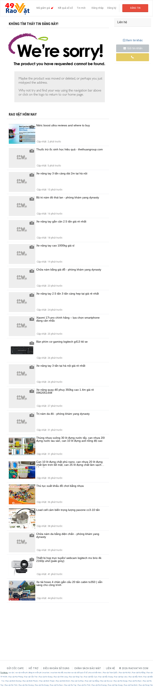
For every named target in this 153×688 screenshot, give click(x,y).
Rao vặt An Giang (45, 677)
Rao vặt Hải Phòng (16, 677)
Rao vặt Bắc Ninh (135, 677)
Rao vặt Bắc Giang (105, 677)
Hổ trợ (33, 668)
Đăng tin (135, 8)
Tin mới (81, 8)
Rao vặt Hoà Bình (131, 685)
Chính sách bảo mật (87, 668)
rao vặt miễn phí (21, 673)
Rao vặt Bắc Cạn (91, 677)
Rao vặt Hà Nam (135, 681)
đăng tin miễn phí (35, 673)
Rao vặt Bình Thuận (47, 681)
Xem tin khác (134, 40)
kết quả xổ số (82, 673)
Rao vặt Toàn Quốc (110, 673)
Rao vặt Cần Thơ (31, 677)
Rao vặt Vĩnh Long (60, 677)
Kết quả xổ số (65, 8)
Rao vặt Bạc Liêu (121, 677)
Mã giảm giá (43, 8)
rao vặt (11, 673)
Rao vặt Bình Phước (30, 681)
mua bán (46, 673)
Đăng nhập (97, 8)
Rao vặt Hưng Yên (145, 685)
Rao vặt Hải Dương (26, 685)
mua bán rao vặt (70, 673)
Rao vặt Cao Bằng (92, 681)
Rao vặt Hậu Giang (115, 685)
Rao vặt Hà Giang (120, 681)
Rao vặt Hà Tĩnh (11, 685)
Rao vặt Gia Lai (106, 681)
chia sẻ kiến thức (95, 673)
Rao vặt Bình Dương (13, 681)
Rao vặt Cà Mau (77, 681)
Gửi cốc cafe (15, 668)
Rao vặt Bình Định (62, 681)
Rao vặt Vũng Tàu (76, 677)
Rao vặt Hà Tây (70, 685)
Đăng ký (111, 8)
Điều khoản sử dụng (56, 668)
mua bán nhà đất (57, 673)
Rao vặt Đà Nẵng (139, 673)
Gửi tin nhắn (134, 48)
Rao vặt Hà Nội (124, 673)
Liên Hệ (110, 668)
